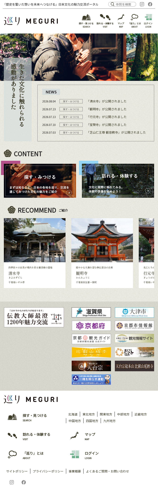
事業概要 (75, 471)
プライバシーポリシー (48, 471)
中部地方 (123, 414)
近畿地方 (140, 414)
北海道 (72, 414)
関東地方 (106, 414)
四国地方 (92, 420)
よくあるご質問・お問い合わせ (107, 471)
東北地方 (88, 414)
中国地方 (75, 420)
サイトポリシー (17, 471)
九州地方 (109, 420)
